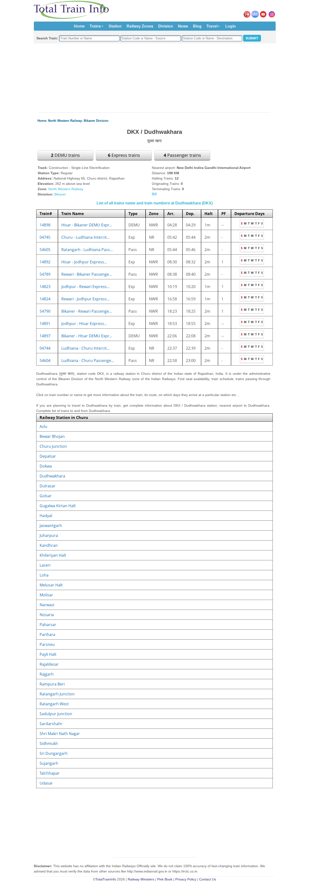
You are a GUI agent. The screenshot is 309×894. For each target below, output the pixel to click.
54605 (45, 249)
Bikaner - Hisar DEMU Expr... (86, 336)
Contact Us (207, 879)
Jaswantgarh (51, 525)
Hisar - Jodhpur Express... (84, 262)
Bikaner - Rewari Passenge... (86, 311)
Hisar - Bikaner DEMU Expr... (86, 225)
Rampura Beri (52, 684)
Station (115, 26)
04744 (45, 348)
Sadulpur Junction (56, 713)
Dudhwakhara (52, 476)
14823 (45, 286)
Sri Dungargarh (54, 753)
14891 (45, 323)
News (183, 26)
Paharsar (48, 624)
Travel (212, 26)
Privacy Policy (185, 879)
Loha (44, 575)
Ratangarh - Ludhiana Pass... (87, 249)
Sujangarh (49, 763)
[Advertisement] (154, 78)
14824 (45, 299)
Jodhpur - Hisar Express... (84, 323)
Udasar (46, 783)
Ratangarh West (54, 704)
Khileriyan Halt (53, 555)
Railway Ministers (141, 879)
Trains (95, 26)
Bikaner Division (96, 121)
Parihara (47, 634)
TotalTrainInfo (105, 879)
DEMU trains (65, 155)
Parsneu (47, 644)
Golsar (46, 495)
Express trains (124, 155)
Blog (197, 26)
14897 (45, 336)
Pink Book (164, 879)
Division (165, 26)
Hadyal (46, 515)
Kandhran (49, 545)
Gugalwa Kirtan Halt (58, 505)
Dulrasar (48, 486)
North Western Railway (65, 121)
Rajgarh (47, 674)
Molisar (46, 595)
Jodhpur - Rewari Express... (85, 286)
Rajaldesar (49, 664)
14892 (45, 262)
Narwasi (47, 604)
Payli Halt (48, 654)
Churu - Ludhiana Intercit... (85, 237)
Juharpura (49, 535)
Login (230, 26)
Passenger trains (182, 155)
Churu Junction (53, 446)
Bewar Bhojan (52, 436)
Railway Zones (139, 26)
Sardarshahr (51, 723)
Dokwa (46, 466)
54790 (45, 311)
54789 (45, 274)
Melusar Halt (51, 585)
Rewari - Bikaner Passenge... (86, 274)
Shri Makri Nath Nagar (60, 733)
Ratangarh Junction (57, 694)
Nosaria (47, 614)
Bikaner (60, 194)
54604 (45, 360)
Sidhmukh (49, 743)
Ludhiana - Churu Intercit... (85, 348)
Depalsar (48, 456)
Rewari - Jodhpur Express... (85, 299)
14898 (45, 225)
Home (79, 26)
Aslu (43, 426)
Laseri (45, 565)
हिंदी (154, 194)
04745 (45, 237)
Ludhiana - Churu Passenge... (87, 360)
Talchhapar (50, 773)
